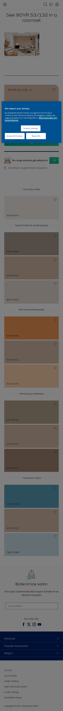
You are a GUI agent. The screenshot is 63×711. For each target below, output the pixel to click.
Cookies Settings (30, 128)
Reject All (36, 136)
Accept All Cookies (15, 136)
